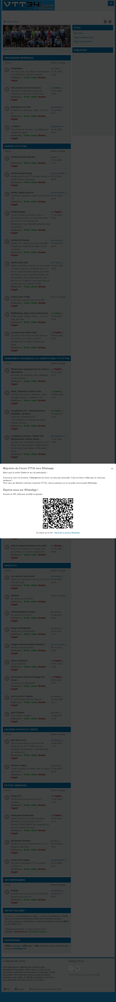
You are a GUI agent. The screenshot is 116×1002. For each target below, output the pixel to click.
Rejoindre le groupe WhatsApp (67, 532)
